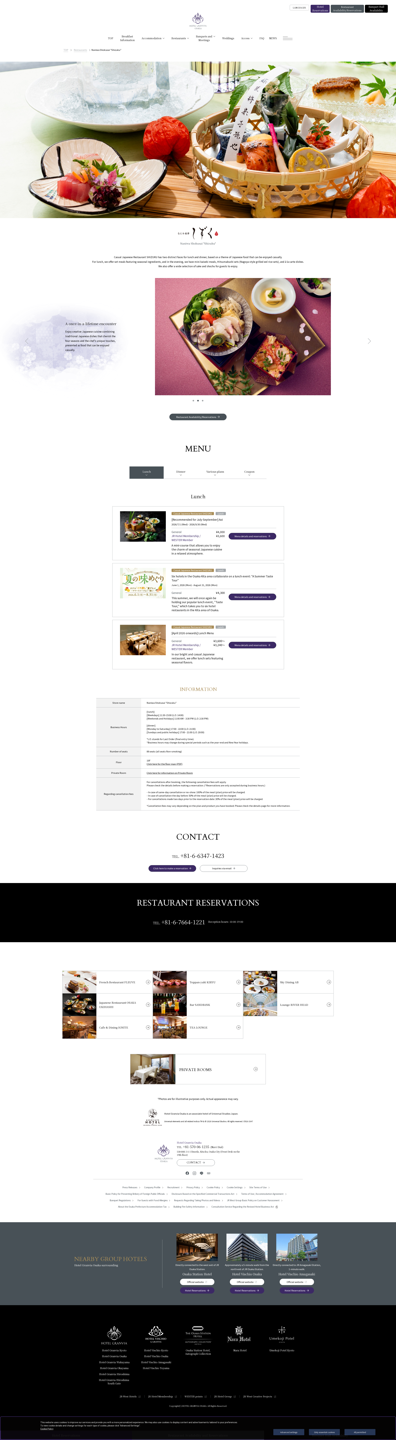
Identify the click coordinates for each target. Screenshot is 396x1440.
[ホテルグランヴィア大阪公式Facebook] (187, 1173)
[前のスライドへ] (28, 341)
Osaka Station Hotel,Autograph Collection (198, 1352)
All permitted (360, 1432)
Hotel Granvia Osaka (114, 1356)
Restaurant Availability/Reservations (347, 8)
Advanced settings (288, 1432)
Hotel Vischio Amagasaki (156, 1362)
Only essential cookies (324, 1432)
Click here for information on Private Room (170, 772)
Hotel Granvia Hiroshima (114, 1374)
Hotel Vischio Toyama (156, 1368)
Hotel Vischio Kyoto (156, 1350)
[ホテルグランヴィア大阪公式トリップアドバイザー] (208, 1173)
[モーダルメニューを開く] (287, 38)
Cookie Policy (46, 1429)
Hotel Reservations (320, 8)
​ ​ (114, 1381)
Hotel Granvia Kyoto (114, 1350)
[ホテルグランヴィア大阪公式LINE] (201, 1173)
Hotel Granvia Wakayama (114, 1362)
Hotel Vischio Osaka (156, 1356)
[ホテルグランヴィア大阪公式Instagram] (194, 1173)
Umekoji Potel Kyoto (281, 1350)
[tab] (146, 472)
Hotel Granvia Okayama (114, 1368)
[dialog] (198, 1428)
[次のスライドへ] (368, 341)
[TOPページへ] (198, 21)
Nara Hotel (240, 1350)
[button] (193, 400)
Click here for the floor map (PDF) (164, 763)
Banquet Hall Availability (376, 8)
